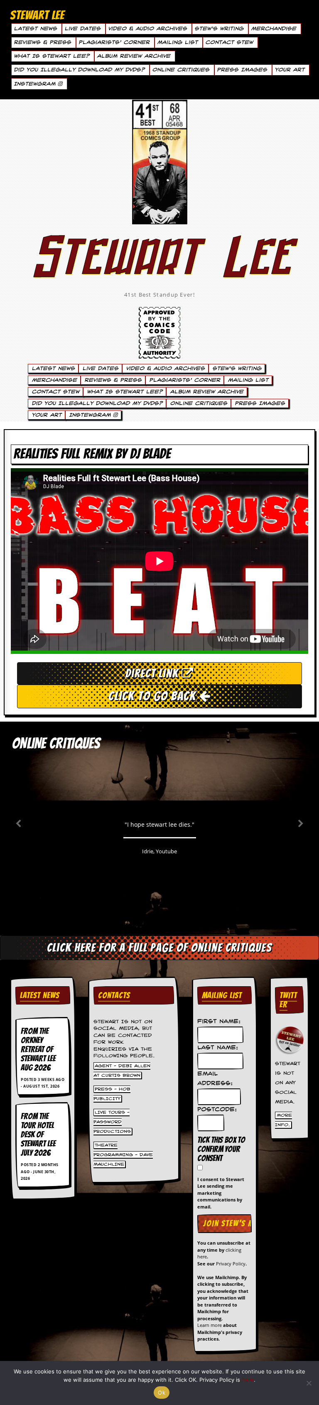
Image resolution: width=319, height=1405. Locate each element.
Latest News (35, 28)
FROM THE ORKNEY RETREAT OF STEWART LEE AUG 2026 (38, 1049)
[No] (308, 1383)
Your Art (289, 69)
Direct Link (153, 673)
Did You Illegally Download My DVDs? (79, 69)
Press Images (242, 69)
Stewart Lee (159, 268)
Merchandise (273, 28)
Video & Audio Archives (147, 28)
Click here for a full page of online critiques (159, 947)
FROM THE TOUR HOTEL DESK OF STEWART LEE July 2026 (38, 1134)
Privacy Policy (230, 1263)
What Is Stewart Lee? (51, 56)
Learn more (209, 1325)
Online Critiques (180, 69)
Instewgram (36, 83)
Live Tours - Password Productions (112, 1122)
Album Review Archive (133, 56)
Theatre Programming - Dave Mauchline (123, 1155)
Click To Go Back (153, 696)
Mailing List (177, 42)
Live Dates (82, 28)
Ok (161, 1392)
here (248, 1379)
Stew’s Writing (218, 28)
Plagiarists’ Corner (114, 42)
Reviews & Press (42, 42)
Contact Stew (229, 42)
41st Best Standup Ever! (159, 294)
